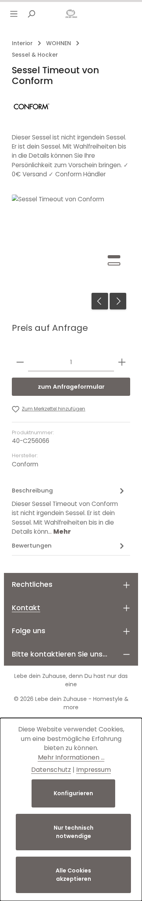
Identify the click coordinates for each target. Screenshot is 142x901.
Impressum (93, 769)
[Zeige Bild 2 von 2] (114, 263)
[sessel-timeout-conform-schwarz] (71, 254)
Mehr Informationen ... (71, 757)
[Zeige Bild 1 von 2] (114, 256)
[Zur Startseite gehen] (71, 14)
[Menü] (14, 14)
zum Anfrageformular (71, 387)
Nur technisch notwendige (73, 832)
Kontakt (26, 608)
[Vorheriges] (100, 301)
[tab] (69, 510)
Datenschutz (51, 769)
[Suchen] (31, 14)
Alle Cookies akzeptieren (73, 875)
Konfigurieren (73, 793)
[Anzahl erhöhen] (122, 362)
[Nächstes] (118, 301)
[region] (71, 254)
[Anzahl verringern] (20, 362)
